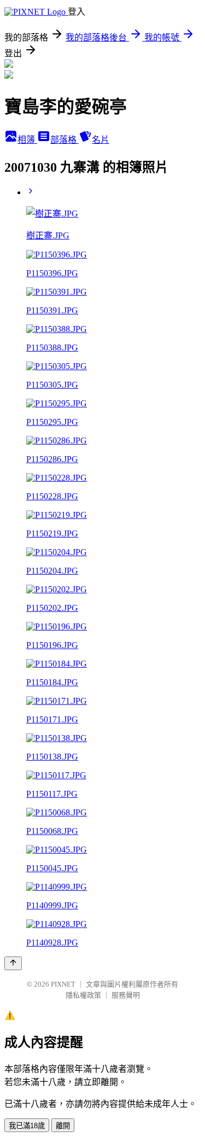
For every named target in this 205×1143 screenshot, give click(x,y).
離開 (63, 1126)
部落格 (64, 139)
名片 (100, 139)
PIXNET (63, 984)
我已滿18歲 (27, 1126)
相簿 (27, 139)
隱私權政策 (83, 995)
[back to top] (13, 963)
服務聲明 (126, 995)
